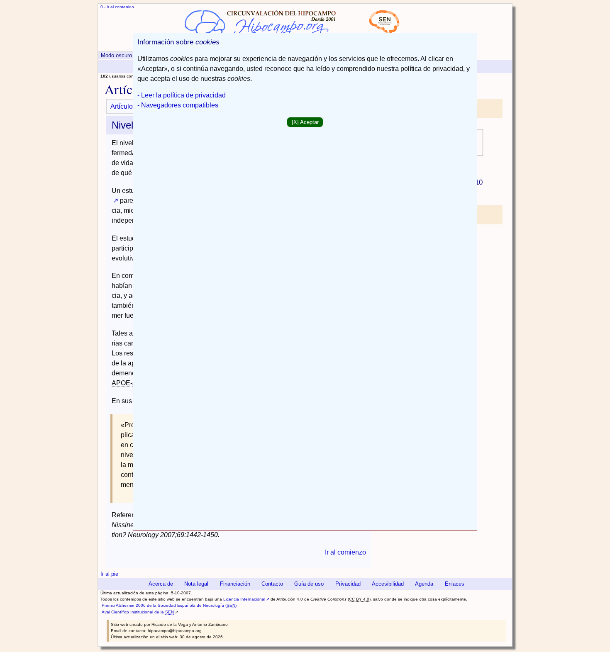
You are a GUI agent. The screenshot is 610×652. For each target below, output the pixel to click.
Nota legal (196, 584)
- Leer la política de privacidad (181, 95)
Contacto (272, 584)
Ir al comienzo (345, 552)
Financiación (235, 584)
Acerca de (161, 584)
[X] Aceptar (305, 122)
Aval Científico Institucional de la (138, 612)
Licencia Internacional (244, 599)
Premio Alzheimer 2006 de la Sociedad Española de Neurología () (169, 605)
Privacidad (348, 584)
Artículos (123, 106)
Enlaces (454, 584)
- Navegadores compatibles (177, 105)
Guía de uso (309, 584)
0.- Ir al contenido (117, 7)
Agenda (424, 584)
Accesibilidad (388, 584)
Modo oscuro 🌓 (121, 55)
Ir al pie (109, 574)
